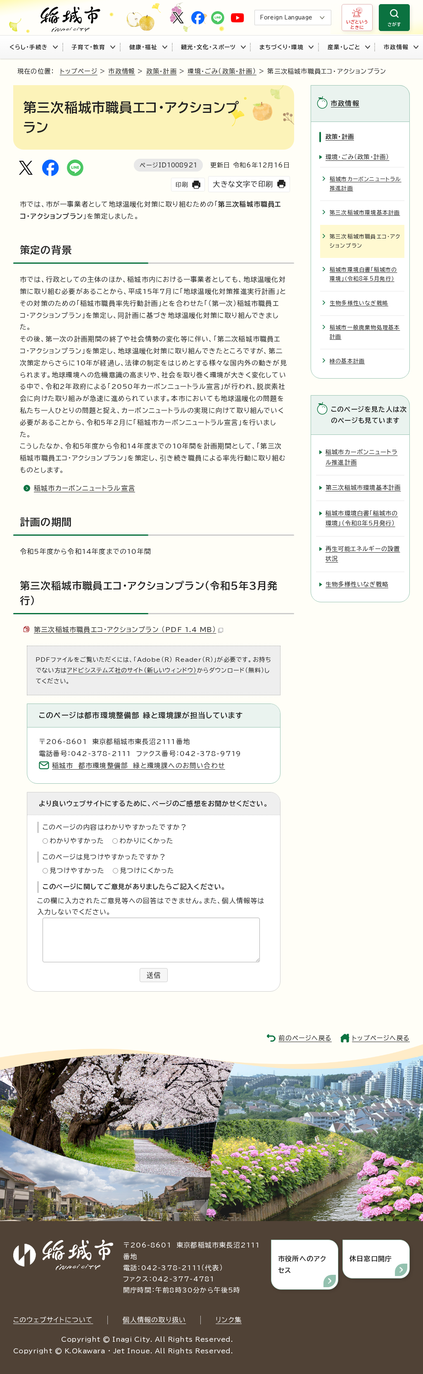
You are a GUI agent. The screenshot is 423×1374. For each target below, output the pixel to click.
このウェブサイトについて (53, 1320)
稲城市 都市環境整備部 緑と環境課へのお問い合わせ (138, 765)
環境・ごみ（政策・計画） (222, 71)
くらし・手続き (29, 47)
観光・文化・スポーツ (208, 47)
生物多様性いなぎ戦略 (359, 303)
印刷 (182, 184)
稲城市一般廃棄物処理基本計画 (365, 332)
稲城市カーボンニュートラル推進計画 (366, 184)
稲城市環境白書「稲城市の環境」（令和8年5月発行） (363, 274)
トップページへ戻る (381, 1038)
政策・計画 (161, 71)
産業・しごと (344, 47)
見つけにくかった (147, 870)
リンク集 (229, 1320)
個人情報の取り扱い (154, 1320)
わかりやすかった (77, 840)
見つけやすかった (77, 870)
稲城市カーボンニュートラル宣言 (84, 488)
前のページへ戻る (305, 1038)
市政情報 (396, 47)
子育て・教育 (88, 47)
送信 (154, 975)
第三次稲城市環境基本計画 (365, 212)
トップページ (78, 71)
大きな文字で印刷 (243, 184)
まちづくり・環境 (281, 47)
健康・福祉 (143, 47)
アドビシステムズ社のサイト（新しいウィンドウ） (132, 670)
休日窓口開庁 (370, 1258)
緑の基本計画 (347, 361)
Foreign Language (286, 17)
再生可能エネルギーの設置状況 (363, 554)
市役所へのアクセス (302, 1264)
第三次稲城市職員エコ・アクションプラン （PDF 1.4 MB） (125, 629)
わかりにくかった (146, 840)
